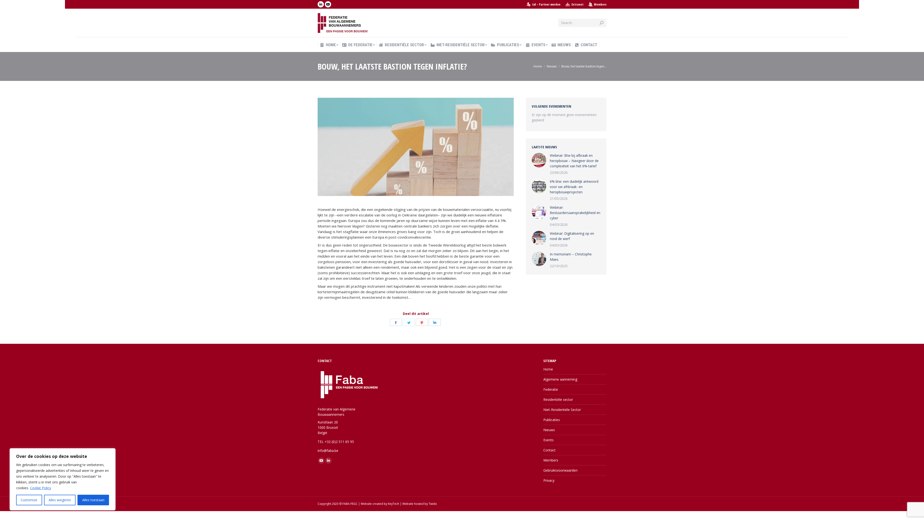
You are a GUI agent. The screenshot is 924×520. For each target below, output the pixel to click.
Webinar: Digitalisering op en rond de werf (572, 236)
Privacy (548, 480)
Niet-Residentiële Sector (562, 409)
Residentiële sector (558, 399)
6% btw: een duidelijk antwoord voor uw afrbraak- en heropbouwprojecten (574, 186)
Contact (549, 450)
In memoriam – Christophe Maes (571, 257)
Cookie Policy (40, 488)
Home (548, 369)
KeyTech (393, 504)
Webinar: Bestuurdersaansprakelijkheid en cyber (575, 212)
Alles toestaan (93, 500)
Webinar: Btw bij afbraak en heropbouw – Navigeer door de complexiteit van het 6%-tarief (574, 160)
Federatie (550, 389)
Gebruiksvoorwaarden (560, 470)
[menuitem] (543, 4)
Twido (433, 504)
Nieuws (549, 430)
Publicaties (551, 419)
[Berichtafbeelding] (539, 160)
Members (600, 4)
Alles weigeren (60, 500)
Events (548, 440)
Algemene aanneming (560, 379)
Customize (29, 500)
